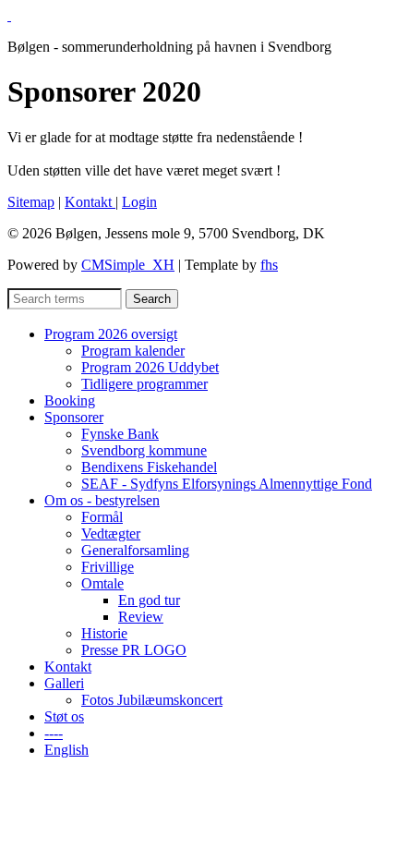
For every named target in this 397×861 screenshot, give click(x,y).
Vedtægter (110, 533)
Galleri (64, 683)
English (66, 750)
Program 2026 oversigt (110, 334)
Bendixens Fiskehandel (149, 467)
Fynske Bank (120, 434)
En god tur (149, 600)
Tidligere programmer (144, 384)
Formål (102, 517)
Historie (104, 633)
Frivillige (107, 567)
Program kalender (133, 350)
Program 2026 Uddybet (150, 367)
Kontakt (90, 202)
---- (53, 733)
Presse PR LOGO (133, 650)
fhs (269, 265)
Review (140, 617)
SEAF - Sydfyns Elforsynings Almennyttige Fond (226, 483)
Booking (69, 400)
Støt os (64, 716)
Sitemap (30, 202)
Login (139, 202)
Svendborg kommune (144, 450)
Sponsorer (73, 417)
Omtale (102, 583)
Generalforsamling (135, 550)
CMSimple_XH (127, 265)
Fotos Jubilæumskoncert (152, 700)
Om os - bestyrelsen (102, 500)
